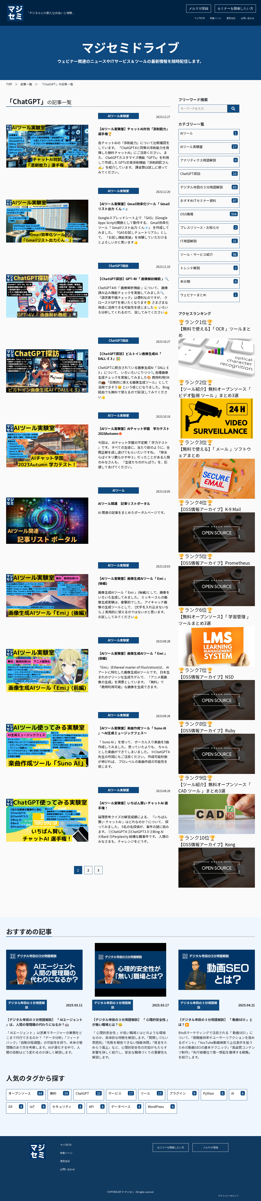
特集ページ (215, 18)
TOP (9, 84)
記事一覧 (26, 84)
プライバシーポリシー (228, 1196)
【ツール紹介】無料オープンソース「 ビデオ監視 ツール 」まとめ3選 (214, 392)
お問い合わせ (247, 18)
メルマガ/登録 (210, 1147)
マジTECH (199, 18)
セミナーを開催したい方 (235, 8)
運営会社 (231, 18)
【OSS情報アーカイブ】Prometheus (214, 563)
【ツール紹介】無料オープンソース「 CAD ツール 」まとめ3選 (214, 787)
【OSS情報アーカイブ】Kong (206, 844)
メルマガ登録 (198, 8)
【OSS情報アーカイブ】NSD (206, 677)
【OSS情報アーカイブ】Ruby (206, 730)
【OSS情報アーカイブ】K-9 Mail (209, 509)
